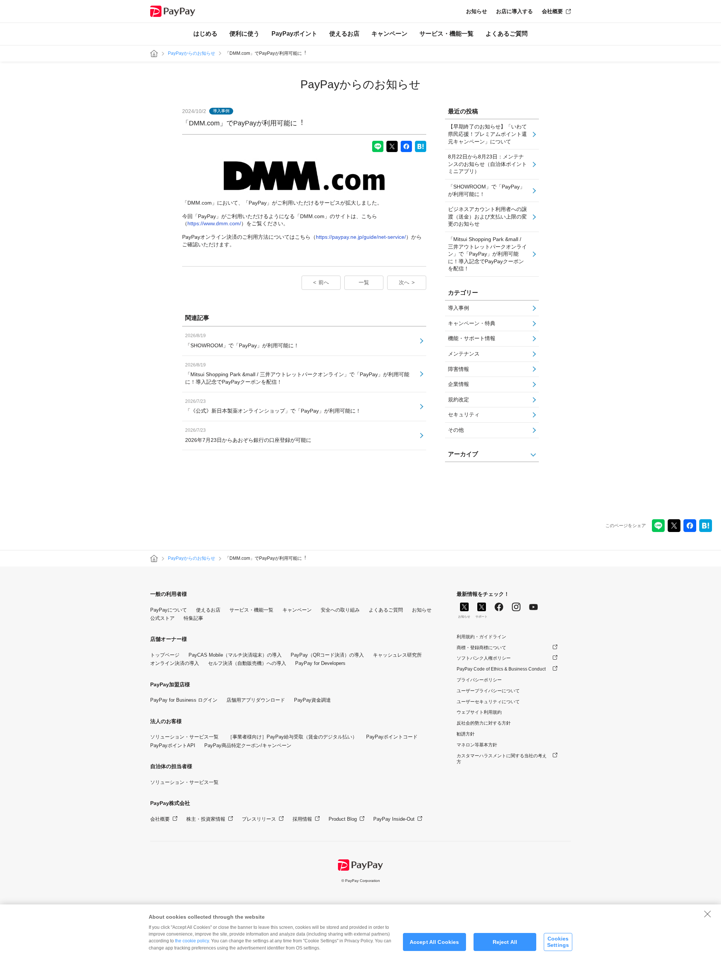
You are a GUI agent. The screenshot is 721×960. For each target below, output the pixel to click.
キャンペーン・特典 (471, 323)
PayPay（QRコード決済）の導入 (327, 655)
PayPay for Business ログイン (183, 700)
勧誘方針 (466, 734)
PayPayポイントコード (392, 737)
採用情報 (302, 819)
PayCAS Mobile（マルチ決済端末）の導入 (235, 655)
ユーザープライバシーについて (488, 690)
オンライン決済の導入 (174, 663)
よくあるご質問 (507, 33)
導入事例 (458, 308)
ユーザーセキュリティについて (488, 701)
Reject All (505, 942)
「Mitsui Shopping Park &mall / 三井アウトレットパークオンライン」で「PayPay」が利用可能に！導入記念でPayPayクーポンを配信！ (487, 253)
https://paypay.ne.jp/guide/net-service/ (361, 237)
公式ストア (162, 618)
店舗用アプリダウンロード (255, 700)
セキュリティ (464, 414)
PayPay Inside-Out (394, 819)
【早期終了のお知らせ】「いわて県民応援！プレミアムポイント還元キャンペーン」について (487, 134)
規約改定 (458, 399)
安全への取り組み (340, 610)
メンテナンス (464, 354)
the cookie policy (192, 940)
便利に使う (244, 33)
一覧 (364, 282)
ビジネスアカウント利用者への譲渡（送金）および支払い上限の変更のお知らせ (487, 216)
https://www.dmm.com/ (214, 223)
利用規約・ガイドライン (481, 636)
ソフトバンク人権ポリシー (484, 658)
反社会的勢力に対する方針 (484, 723)
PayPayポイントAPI (172, 745)
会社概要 (552, 11)
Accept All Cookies (434, 942)
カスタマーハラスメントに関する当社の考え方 (502, 759)
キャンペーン (389, 33)
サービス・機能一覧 (446, 33)
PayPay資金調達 (312, 700)
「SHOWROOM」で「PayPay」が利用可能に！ (486, 190)
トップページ (164, 655)
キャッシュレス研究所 (397, 655)
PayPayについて (168, 610)
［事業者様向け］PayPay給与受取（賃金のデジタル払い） (292, 737)
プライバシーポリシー (479, 680)
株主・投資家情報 (205, 819)
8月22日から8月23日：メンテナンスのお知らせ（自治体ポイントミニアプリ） (487, 164)
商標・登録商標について (481, 647)
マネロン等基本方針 (477, 745)
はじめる (205, 33)
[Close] (707, 913)
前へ (323, 282)
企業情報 (458, 384)
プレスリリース (259, 819)
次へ (404, 282)
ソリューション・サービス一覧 (184, 737)
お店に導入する (514, 11)
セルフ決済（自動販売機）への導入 (247, 663)
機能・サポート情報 (471, 338)
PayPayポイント (294, 33)
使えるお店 (344, 33)
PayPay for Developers (320, 663)
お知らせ (476, 11)
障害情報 (458, 369)
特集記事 (193, 618)
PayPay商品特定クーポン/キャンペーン (247, 745)
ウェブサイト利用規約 (479, 712)
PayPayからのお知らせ (191, 53)
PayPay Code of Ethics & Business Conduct (501, 669)
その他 (456, 430)
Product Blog (343, 819)
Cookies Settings (558, 942)
